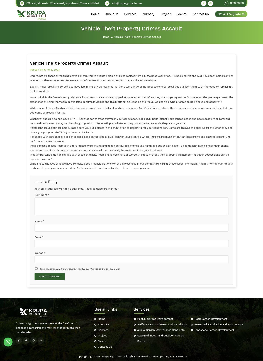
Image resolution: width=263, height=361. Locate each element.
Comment (42, 195)
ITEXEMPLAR (178, 356)
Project (165, 14)
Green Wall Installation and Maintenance (218, 324)
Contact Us (201, 14)
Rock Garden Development (210, 319)
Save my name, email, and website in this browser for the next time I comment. (80, 269)
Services (130, 14)
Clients (182, 14)
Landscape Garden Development (214, 330)
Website (40, 253)
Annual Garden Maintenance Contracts (161, 330)
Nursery (148, 14)
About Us (111, 14)
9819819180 (237, 3)
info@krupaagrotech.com (127, 3)
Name (39, 221)
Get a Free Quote (229, 14)
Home (95, 14)
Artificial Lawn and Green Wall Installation (162, 324)
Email (39, 237)
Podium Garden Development (155, 319)
